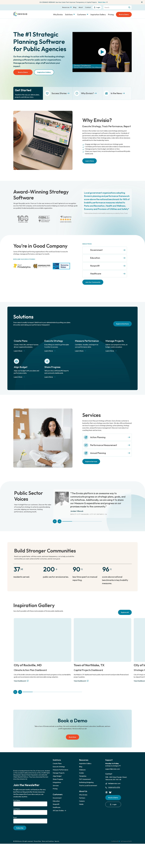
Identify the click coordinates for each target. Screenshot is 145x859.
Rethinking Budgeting (86, 778)
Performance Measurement (103, 441)
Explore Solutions (122, 320)
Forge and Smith (127, 837)
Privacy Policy (37, 837)
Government (96, 250)
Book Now (72, 733)
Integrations (57, 778)
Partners (82, 794)
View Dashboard (20, 677)
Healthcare (95, 273)
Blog (74, 7)
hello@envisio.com (114, 779)
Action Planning (97, 433)
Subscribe (19, 824)
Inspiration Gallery (98, 14)
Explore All (125, 608)
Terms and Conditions (48, 837)
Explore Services (91, 457)
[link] (104, 250)
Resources (65, 7)
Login (98, 7)
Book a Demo (124, 14)
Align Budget (20, 362)
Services (56, 781)
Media (81, 800)
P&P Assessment (85, 775)
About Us (83, 787)
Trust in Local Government (88, 781)
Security (57, 837)
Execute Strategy (53, 336)
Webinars (82, 766)
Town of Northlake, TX (89, 661)
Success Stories (59, 93)
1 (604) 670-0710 (114, 783)
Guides (81, 769)
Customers (81, 14)
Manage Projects (115, 336)
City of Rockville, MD (28, 661)
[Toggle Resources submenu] (71, 7)
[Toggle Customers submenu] (87, 14)
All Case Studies (58, 806)
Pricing (111, 14)
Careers (82, 797)
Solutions (69, 14)
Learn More (89, 161)
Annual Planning (98, 449)
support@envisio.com (112, 765)
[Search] (129, 7)
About (81, 7)
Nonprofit (95, 265)
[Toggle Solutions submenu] (74, 14)
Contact (88, 7)
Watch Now (102, 2)
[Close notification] (142, 2)
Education (95, 257)
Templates (82, 772)
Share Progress (52, 362)
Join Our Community (92, 282)
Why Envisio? (87, 93)
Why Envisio (58, 14)
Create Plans (20, 336)
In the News (116, 93)
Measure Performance (87, 336)
